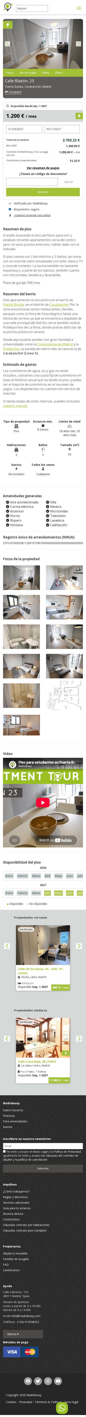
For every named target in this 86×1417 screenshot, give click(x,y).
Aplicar (68, 182)
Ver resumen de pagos (43, 168)
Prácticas (9, 1116)
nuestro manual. (15, 406)
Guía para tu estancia (16, 1208)
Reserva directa (13, 1214)
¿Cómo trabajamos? (16, 1191)
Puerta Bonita (13, 304)
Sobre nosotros (13, 1110)
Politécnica (11, 349)
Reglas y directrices (15, 1197)
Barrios (7, 1127)
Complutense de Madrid (55, 344)
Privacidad (25, 1402)
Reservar (43, 192)
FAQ (6, 1264)
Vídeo (45, 73)
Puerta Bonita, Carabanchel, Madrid (28, 86)
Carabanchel (59, 304)
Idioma (12, 1334)
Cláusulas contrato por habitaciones (26, 1225)
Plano (59, 73)
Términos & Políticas (48, 1402)
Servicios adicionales (16, 1202)
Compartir (15, 92)
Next (78, 43)
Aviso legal (71, 1402)
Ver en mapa (28, 73)
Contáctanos (11, 1219)
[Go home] (8, 7)
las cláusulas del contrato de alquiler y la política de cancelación (40, 1157)
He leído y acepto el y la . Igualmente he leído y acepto (42, 1155)
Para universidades (15, 1121)
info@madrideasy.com (25, 1316)
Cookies (11, 1402)
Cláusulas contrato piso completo (25, 1230)
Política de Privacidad (67, 1151)
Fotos (10, 73)
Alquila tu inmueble (15, 1253)
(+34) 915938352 (28, 1322)
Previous (7, 43)
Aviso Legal (40, 1151)
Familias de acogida (16, 1259)
